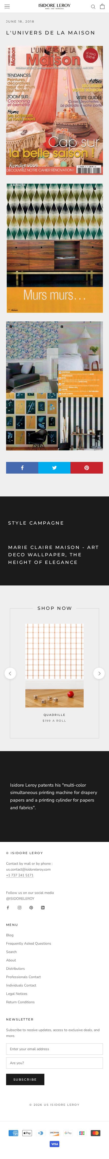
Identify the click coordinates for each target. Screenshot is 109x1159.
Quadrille (55, 715)
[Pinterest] (31, 907)
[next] (98, 673)
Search (11, 951)
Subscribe (25, 1079)
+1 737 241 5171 (19, 875)
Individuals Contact (21, 985)
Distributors (15, 968)
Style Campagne (36, 523)
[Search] (93, 6)
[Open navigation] (7, 6)
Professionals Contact (23, 977)
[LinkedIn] (43, 907)
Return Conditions (20, 1002)
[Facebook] (8, 907)
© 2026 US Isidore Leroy (54, 1104)
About (11, 960)
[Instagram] (19, 907)
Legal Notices (16, 993)
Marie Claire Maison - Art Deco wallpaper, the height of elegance (53, 555)
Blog (9, 935)
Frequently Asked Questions (28, 943)
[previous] (10, 673)
